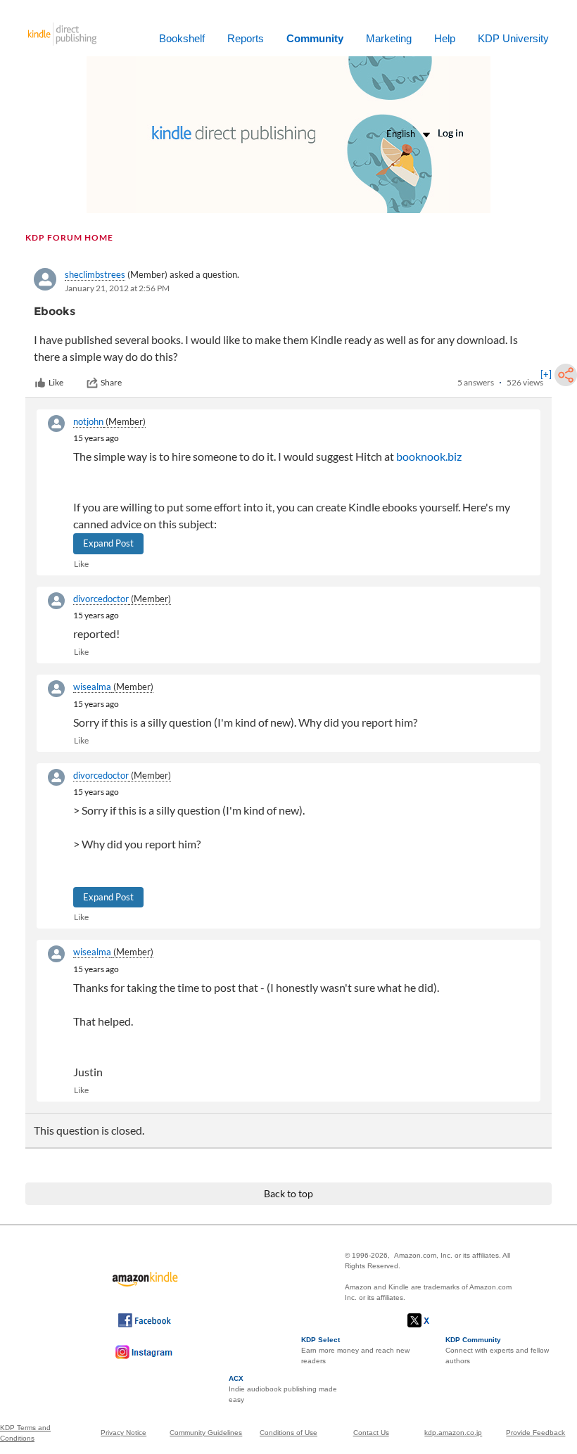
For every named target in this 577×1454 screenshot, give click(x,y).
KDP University (513, 38)
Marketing (389, 38)
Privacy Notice (123, 1432)
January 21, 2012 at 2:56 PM (117, 288)
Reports (245, 38)
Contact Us (371, 1432)
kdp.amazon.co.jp (453, 1432)
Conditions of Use (288, 1432)
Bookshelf (182, 38)
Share (111, 382)
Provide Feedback (535, 1432)
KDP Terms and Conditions (25, 1433)
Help (444, 38)
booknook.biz (429, 456)
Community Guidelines (206, 1432)
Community (314, 38)
